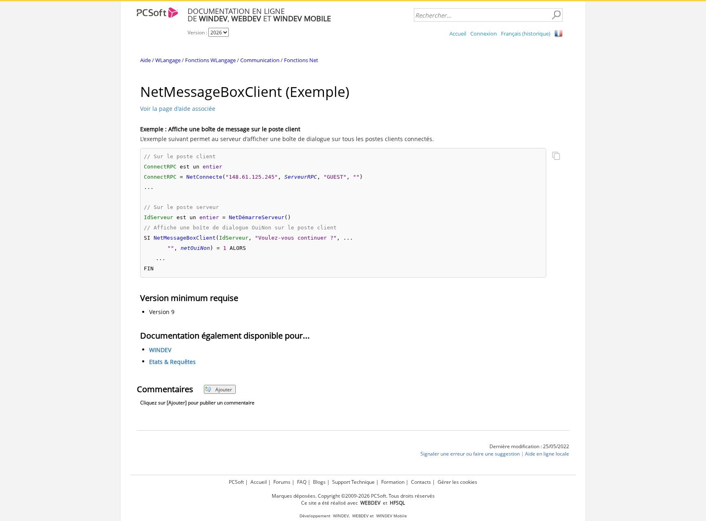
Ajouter (223, 389)
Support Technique (353, 481)
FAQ (301, 481)
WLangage (168, 60)
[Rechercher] (556, 15)
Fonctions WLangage (210, 60)
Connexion (483, 33)
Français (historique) (525, 33)
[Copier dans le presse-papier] (556, 156)
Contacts (421, 481)
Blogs (319, 481)
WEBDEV (360, 516)
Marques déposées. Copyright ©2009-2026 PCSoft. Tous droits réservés (353, 495)
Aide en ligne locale (547, 454)
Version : (198, 32)
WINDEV (160, 350)
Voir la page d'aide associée (177, 108)
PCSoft (236, 481)
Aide (145, 60)
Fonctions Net (301, 60)
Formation (392, 481)
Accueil (457, 33)
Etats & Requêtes (172, 362)
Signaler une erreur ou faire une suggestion (470, 454)
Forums (281, 481)
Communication (259, 60)
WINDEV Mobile (391, 516)
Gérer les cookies (457, 481)
